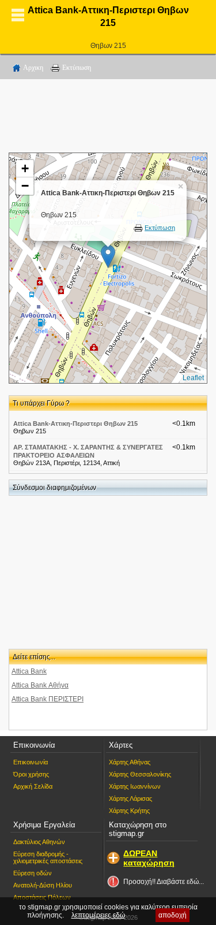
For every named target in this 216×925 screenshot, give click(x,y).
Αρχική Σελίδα (32, 786)
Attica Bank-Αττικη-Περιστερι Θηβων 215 (75, 423)
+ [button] (25, 168)
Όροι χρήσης (31, 774)
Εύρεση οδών (32, 873)
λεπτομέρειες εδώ (98, 915)
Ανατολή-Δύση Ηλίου (42, 885)
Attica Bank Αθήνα (40, 685)
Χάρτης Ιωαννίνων (135, 786)
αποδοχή (172, 915)
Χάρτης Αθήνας (129, 762)
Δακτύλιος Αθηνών (39, 841)
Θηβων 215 (108, 46)
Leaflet (193, 378)
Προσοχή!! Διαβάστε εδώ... (163, 882)
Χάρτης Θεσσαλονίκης (140, 774)
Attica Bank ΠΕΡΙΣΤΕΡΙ (48, 699)
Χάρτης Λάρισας (130, 798)
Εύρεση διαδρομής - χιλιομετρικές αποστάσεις (47, 857)
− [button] (25, 186)
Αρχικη (33, 68)
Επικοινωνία (30, 762)
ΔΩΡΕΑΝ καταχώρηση (149, 858)
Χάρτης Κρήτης (129, 810)
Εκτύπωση (76, 68)
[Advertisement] (108, 118)
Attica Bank (29, 671)
